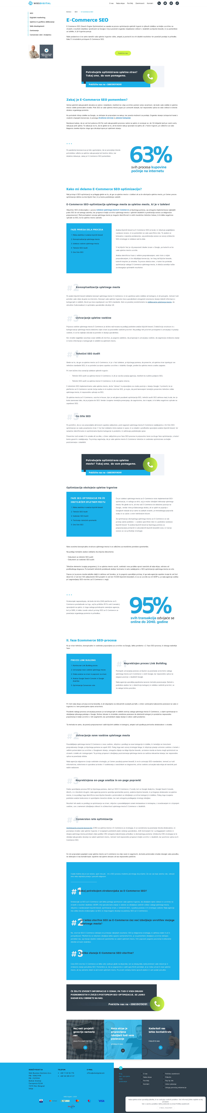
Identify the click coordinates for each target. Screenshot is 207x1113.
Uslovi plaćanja (170, 1084)
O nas (145, 1074)
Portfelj (146, 1081)
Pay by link (169, 1081)
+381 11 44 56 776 (67, 1073)
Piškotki (168, 1077)
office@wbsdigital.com (95, 1073)
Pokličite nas (123, 53)
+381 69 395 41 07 (67, 1076)
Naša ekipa (147, 1077)
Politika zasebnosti (172, 1074)
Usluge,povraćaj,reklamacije (175, 1087)
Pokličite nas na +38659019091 (105, 84)
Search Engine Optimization (92, 26)
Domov (68, 12)
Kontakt (146, 1084)
